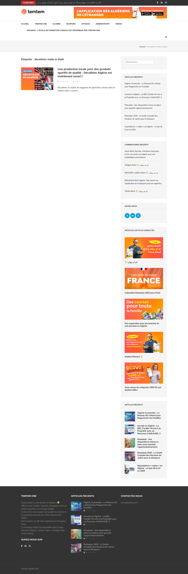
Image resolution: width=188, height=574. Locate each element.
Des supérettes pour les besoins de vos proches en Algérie (142, 324)
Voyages (85, 24)
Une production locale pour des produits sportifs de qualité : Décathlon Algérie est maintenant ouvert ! (85, 73)
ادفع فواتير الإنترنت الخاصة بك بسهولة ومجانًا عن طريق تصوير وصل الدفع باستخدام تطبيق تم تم (73, 3)
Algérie (56, 24)
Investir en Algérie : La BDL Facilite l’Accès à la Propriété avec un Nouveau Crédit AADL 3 (100, 519)
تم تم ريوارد (144, 165)
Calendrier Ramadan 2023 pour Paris (142, 293)
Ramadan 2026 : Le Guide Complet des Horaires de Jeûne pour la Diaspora (149, 455)
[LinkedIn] (162, 3)
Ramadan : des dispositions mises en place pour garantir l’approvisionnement (97, 533)
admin (77, 81)
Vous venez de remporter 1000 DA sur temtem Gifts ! (143, 388)
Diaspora (71, 24)
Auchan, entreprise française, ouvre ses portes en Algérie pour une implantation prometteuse (142, 154)
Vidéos (118, 24)
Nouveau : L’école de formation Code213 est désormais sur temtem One (63, 30)
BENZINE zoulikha (132, 173)
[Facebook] (157, 3)
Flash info (28, 3)
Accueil (25, 24)
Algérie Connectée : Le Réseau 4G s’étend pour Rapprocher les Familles (149, 415)
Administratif (103, 24)
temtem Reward (132, 357)
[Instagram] (166, 3)
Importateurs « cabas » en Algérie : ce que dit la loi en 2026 (149, 468)
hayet (127, 151)
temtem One (41, 24)
